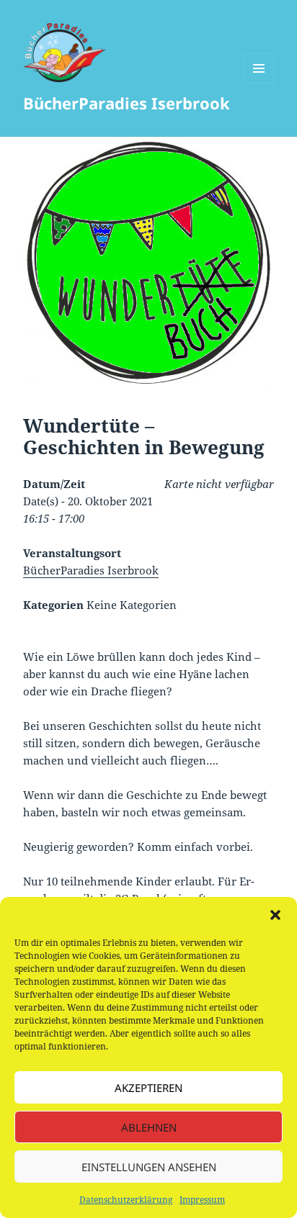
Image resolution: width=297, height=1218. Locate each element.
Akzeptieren (148, 1088)
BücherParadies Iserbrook (126, 103)
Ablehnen (149, 1127)
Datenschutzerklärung (125, 1200)
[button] (275, 915)
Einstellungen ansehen (148, 1167)
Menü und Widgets (259, 83)
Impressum (202, 1200)
